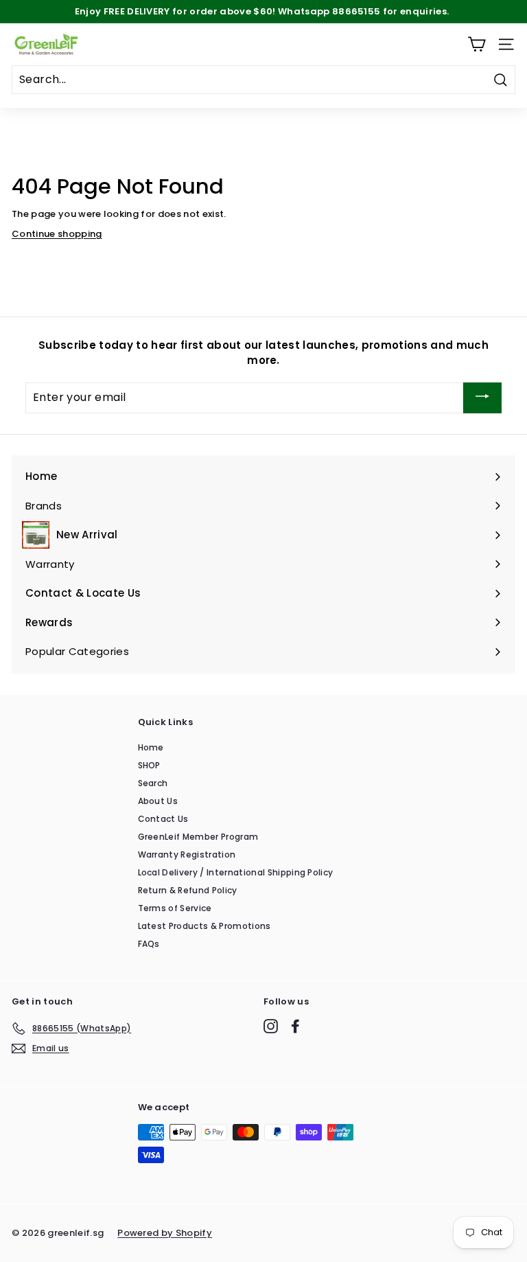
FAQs (149, 944)
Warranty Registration (187, 854)
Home (151, 747)
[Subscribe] (482, 397)
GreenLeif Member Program (198, 836)
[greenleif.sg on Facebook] (295, 1026)
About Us (158, 801)
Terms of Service (175, 908)
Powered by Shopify (164, 1232)
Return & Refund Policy (187, 890)
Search (153, 783)
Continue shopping (57, 233)
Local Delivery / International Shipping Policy (235, 872)
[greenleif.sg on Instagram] (271, 1026)
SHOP (149, 765)
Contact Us (163, 819)
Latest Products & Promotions (204, 926)
